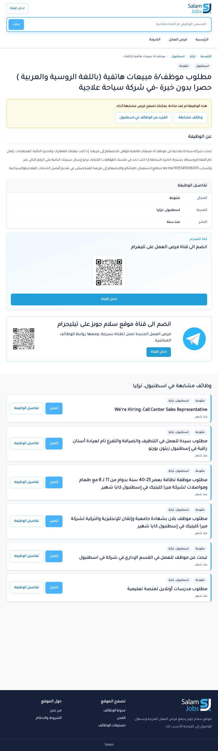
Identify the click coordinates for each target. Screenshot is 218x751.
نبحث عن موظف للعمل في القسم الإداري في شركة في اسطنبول (143, 558)
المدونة (154, 40)
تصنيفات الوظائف (111, 726)
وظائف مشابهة (191, 118)
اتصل (54, 408)
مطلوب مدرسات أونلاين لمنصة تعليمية (167, 589)
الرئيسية (202, 40)
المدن (121, 718)
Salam (109, 745)
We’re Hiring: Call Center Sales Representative (161, 410)
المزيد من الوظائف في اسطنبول (143, 118)
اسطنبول (178, 56)
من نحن (56, 711)
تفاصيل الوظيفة (26, 408)
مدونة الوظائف (114, 711)
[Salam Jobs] (200, 8)
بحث (16, 24)
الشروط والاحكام (49, 718)
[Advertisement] (109, 650)
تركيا (192, 56)
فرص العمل (178, 40)
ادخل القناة (17, 8)
